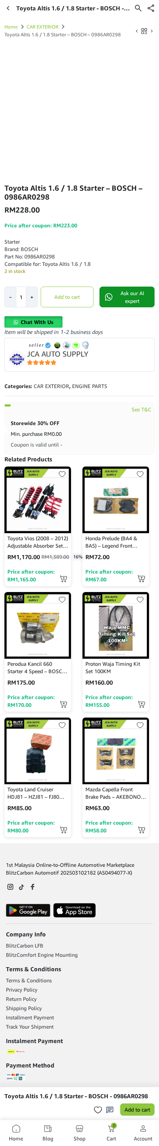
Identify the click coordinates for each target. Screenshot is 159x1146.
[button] (150, 8)
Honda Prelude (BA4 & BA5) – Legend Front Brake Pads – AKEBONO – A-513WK (115, 542)
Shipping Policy (24, 1008)
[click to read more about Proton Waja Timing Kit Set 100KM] (115, 625)
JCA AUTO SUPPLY (57, 354)
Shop (79, 1138)
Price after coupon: (31, 575)
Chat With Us (37, 322)
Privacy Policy (21, 989)
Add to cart (67, 297)
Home (11, 27)
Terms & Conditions (29, 980)
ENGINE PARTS (89, 386)
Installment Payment (30, 1017)
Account (143, 1138)
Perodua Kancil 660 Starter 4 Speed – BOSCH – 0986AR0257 (36, 668)
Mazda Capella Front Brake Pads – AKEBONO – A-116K (115, 793)
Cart (111, 1133)
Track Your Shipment (30, 1026)
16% (77, 556)
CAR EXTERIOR (42, 27)
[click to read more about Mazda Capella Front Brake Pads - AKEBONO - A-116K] (115, 751)
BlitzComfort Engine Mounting (42, 955)
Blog (48, 1138)
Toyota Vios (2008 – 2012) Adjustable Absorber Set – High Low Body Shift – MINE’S (37, 542)
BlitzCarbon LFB (24, 945)
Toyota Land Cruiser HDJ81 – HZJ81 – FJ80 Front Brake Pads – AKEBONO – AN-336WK (35, 793)
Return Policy (21, 999)
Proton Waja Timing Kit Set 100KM (112, 667)
